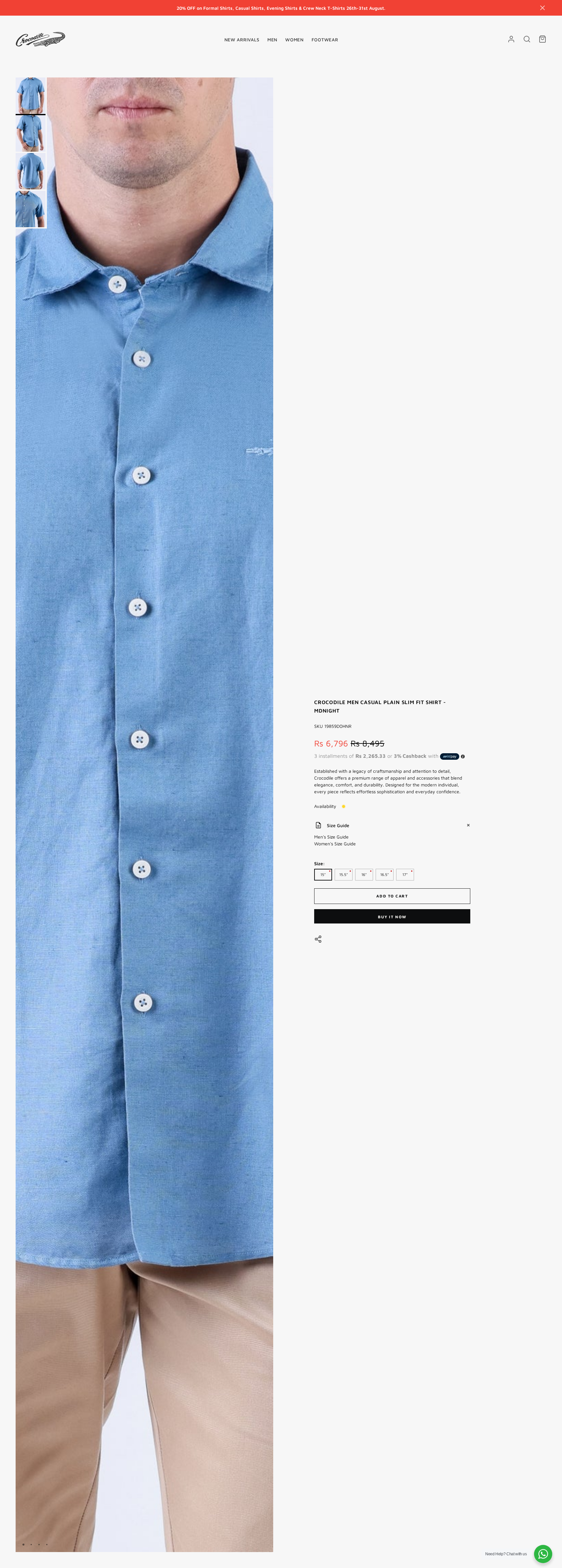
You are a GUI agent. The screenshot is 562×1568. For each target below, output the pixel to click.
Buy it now (392, 916)
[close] (527, 39)
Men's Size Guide (331, 837)
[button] (542, 8)
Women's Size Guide (335, 843)
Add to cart (392, 896)
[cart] (542, 39)
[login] (511, 39)
